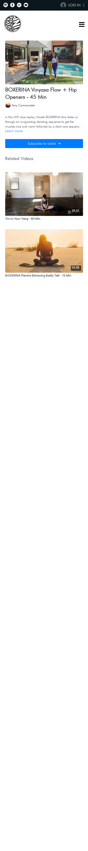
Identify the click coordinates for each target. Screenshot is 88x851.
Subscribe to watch (42, 143)
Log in (74, 5)
